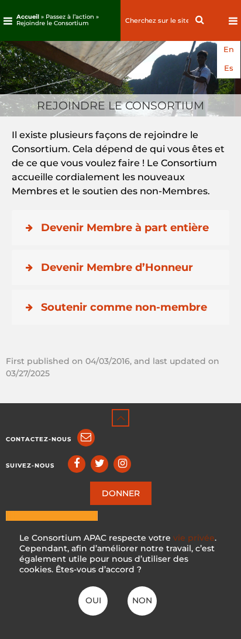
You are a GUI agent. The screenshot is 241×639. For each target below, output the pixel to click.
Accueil (27, 16)
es (228, 68)
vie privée (194, 537)
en (228, 49)
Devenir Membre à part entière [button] (125, 227)
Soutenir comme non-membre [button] (124, 307)
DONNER (121, 493)
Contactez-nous (38, 439)
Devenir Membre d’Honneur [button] (117, 267)
